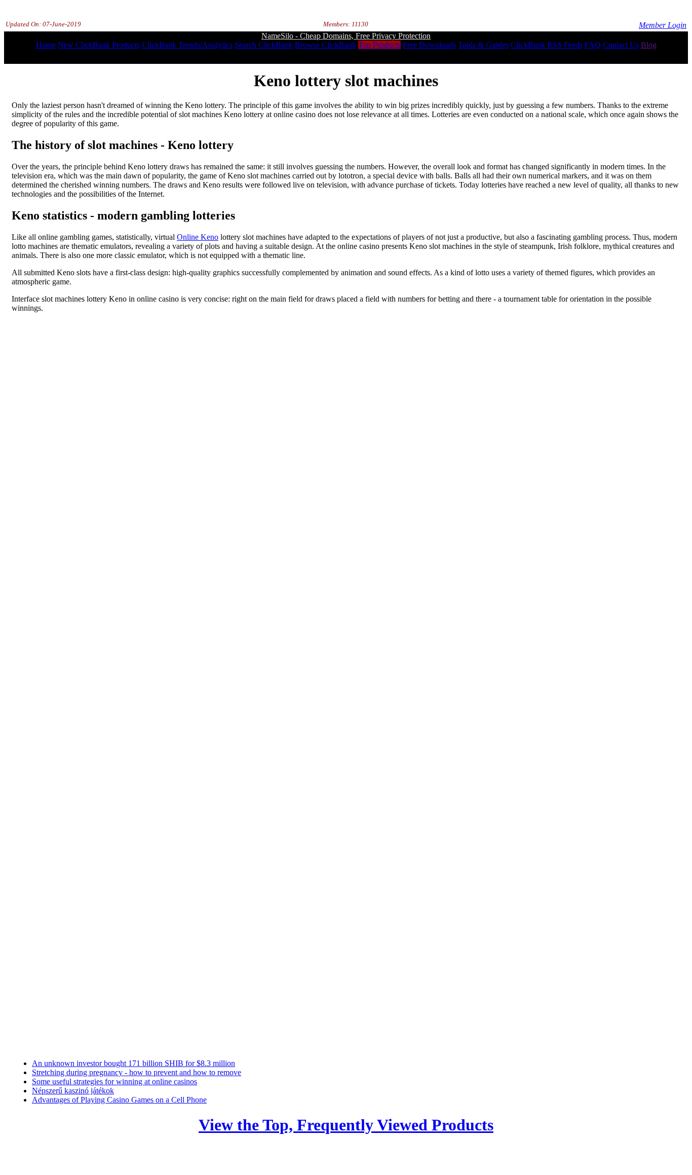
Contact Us (621, 45)
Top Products (379, 45)
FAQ (593, 45)
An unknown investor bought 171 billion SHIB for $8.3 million (133, 1063)
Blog (649, 45)
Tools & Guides (483, 45)
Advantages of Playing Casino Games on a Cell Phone (119, 1099)
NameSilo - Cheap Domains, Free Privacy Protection (346, 35)
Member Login (662, 25)
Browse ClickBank (325, 45)
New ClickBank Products (99, 45)
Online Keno (197, 237)
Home (46, 45)
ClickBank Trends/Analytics (187, 45)
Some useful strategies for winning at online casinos (114, 1081)
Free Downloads (429, 45)
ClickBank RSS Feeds (547, 45)
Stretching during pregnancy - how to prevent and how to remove (136, 1072)
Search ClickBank (264, 45)
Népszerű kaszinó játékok (73, 1090)
